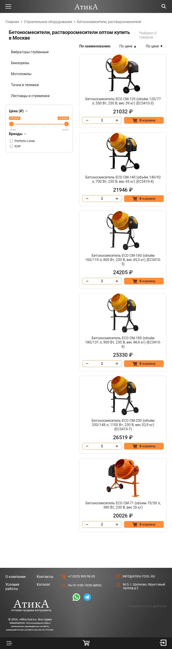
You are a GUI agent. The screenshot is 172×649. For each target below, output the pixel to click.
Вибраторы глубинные (30, 52)
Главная (12, 22)
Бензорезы (20, 63)
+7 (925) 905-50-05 (81, 576)
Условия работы (12, 586)
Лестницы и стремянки (30, 96)
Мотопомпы (21, 74)
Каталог (43, 584)
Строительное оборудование (48, 22)
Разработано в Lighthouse (147, 606)
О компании (15, 577)
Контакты (45, 577)
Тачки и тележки (25, 85)
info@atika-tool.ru (139, 576)
